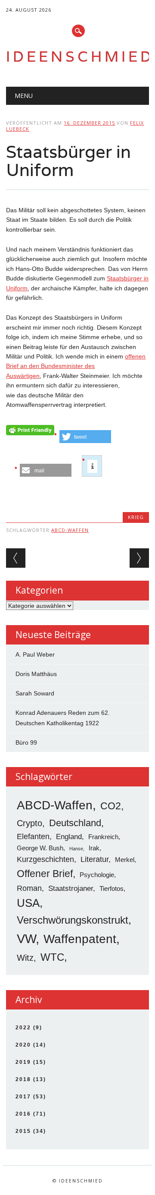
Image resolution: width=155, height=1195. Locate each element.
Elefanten (33, 836)
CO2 (110, 805)
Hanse (76, 848)
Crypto (29, 823)
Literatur (94, 859)
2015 (23, 1131)
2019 (23, 1062)
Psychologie (97, 874)
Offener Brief (45, 873)
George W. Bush (40, 848)
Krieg (136, 517)
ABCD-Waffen (70, 530)
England (69, 837)
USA (28, 903)
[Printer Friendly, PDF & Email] (30, 432)
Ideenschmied (80, 56)
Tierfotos (111, 888)
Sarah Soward (35, 693)
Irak (94, 848)
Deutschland (75, 823)
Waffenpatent (79, 939)
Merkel (124, 859)
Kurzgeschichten (45, 859)
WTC (52, 957)
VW (26, 938)
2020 (23, 1045)
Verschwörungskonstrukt (72, 920)
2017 (23, 1097)
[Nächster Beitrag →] (139, 558)
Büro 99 (26, 742)
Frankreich (103, 836)
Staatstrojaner (70, 888)
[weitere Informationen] (92, 466)
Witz (25, 957)
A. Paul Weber (35, 654)
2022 (23, 1028)
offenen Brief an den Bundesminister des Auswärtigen (76, 366)
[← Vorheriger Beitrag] (15, 558)
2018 (23, 1079)
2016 (23, 1114)
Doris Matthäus (36, 673)
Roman (29, 888)
